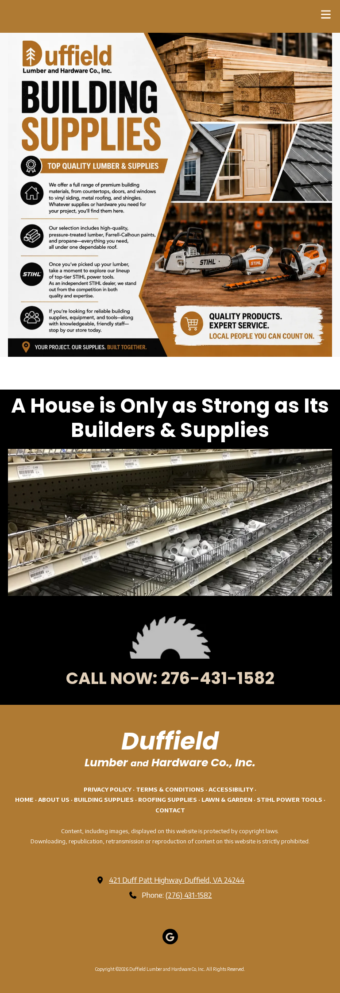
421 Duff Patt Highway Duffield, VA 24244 (176, 880)
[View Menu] (326, 14)
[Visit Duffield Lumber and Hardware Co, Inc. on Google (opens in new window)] (170, 936)
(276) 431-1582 (189, 895)
